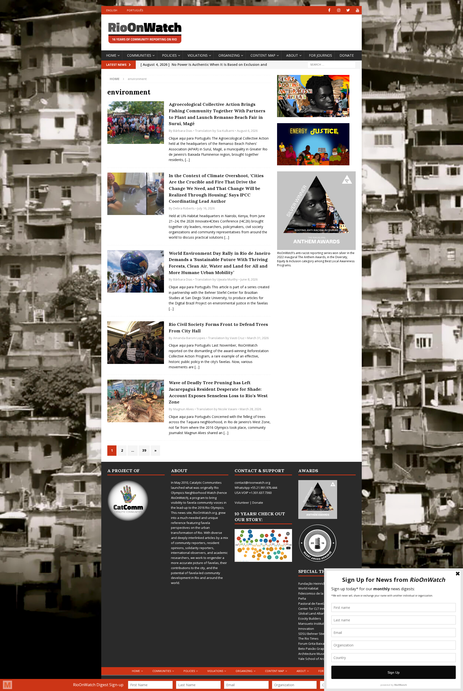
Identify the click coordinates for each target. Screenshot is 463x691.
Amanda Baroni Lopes (189, 338)
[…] (187, 159)
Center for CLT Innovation (316, 608)
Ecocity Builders (309, 618)
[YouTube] (357, 10)
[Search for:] (331, 64)
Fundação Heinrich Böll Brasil (319, 583)
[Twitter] (348, 10)
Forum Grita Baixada (313, 643)
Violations (198, 55)
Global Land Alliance (313, 613)
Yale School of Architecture (317, 659)
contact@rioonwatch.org (252, 482)
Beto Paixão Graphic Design (318, 648)
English (111, 10)
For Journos (320, 55)
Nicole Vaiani (227, 409)
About (292, 55)
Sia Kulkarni (225, 130)
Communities (139, 55)
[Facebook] (329, 10)
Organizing (229, 55)
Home (111, 55)
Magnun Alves (183, 409)
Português (135, 10)
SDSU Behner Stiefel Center (318, 633)
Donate (347, 55)
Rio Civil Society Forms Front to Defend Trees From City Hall (218, 328)
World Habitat (308, 588)
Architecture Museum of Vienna (321, 653)
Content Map (263, 55)
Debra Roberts (184, 208)
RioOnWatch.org (205, 512)
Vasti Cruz (237, 338)
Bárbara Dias (182, 130)
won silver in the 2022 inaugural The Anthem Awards (315, 255)
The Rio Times (308, 638)
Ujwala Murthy (227, 279)
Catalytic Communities (206, 482)
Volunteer (242, 502)
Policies (169, 55)
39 (144, 450)
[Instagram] (338, 10)
